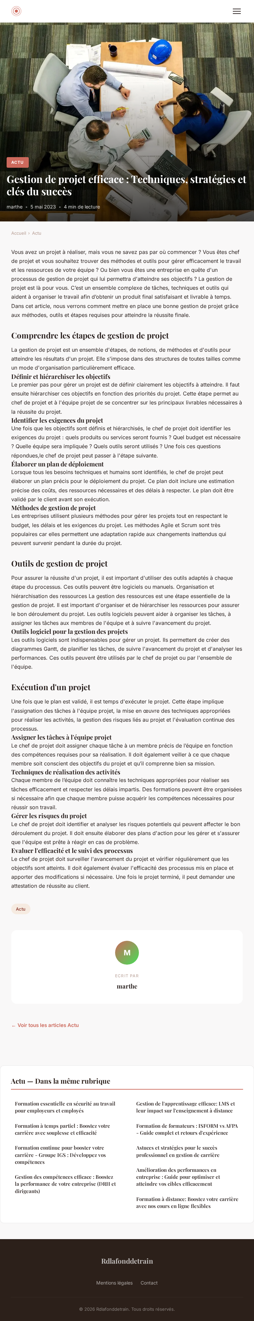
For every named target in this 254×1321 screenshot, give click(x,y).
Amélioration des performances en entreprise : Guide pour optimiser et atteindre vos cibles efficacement (178, 1177)
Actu (17, 162)
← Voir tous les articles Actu (45, 1025)
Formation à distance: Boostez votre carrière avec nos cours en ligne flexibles (187, 1202)
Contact (149, 1283)
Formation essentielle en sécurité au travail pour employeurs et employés (65, 1107)
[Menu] (236, 11)
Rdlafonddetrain (127, 1260)
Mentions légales (114, 1283)
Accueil (18, 233)
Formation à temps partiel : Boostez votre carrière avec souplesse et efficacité (62, 1129)
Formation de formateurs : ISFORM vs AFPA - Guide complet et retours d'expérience (187, 1129)
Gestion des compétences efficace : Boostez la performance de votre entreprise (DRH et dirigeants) (65, 1183)
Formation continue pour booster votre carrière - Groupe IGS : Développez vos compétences (60, 1154)
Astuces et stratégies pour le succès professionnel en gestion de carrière (178, 1151)
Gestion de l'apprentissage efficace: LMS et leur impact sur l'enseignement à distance (185, 1107)
